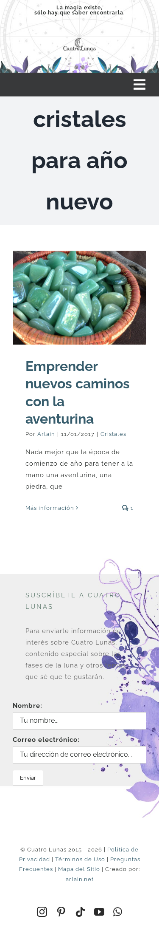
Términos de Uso (80, 859)
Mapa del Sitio (79, 869)
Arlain (46, 434)
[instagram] (42, 912)
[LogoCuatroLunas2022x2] (79, 38)
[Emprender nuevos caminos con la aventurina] (79, 298)
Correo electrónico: (46, 740)
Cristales (113, 434)
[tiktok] (80, 912)
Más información (49, 508)
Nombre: (27, 706)
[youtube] (99, 912)
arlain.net (80, 879)
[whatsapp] (118, 912)
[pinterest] (61, 912)
